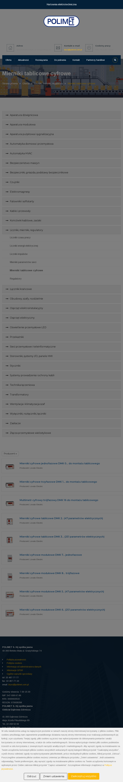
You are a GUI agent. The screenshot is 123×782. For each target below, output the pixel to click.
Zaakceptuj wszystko (83, 776)
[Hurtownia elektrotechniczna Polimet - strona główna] (62, 21)
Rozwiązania (41, 60)
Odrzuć (31, 776)
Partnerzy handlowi (95, 60)
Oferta (8, 60)
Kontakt (76, 60)
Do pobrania (60, 60)
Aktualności (23, 60)
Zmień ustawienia (53, 776)
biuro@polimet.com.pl (73, 50)
